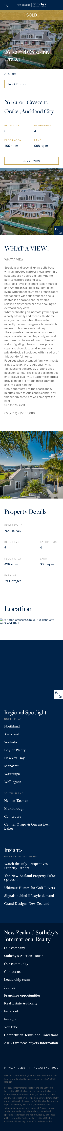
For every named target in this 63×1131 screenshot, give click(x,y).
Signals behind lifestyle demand (29, 896)
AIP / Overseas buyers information (31, 1043)
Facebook (11, 1011)
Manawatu (12, 766)
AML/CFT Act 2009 (46, 1068)
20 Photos (19, 84)
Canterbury (13, 816)
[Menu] (57, 5)
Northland (12, 726)
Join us (9, 987)
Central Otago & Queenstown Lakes (27, 826)
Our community (16, 964)
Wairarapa (12, 774)
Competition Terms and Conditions (31, 1035)
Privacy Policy (15, 1068)
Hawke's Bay (14, 758)
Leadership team (17, 980)
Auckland (11, 734)
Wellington (12, 782)
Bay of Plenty (15, 750)
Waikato (10, 742)
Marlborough (14, 809)
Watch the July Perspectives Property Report (26, 866)
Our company (14, 948)
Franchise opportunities (22, 995)
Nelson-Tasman (16, 801)
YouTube (11, 1027)
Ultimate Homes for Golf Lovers (29, 888)
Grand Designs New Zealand (26, 904)
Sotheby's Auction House (23, 956)
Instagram (11, 1019)
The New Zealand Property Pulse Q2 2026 (30, 878)
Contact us (12, 972)
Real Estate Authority (20, 1003)
